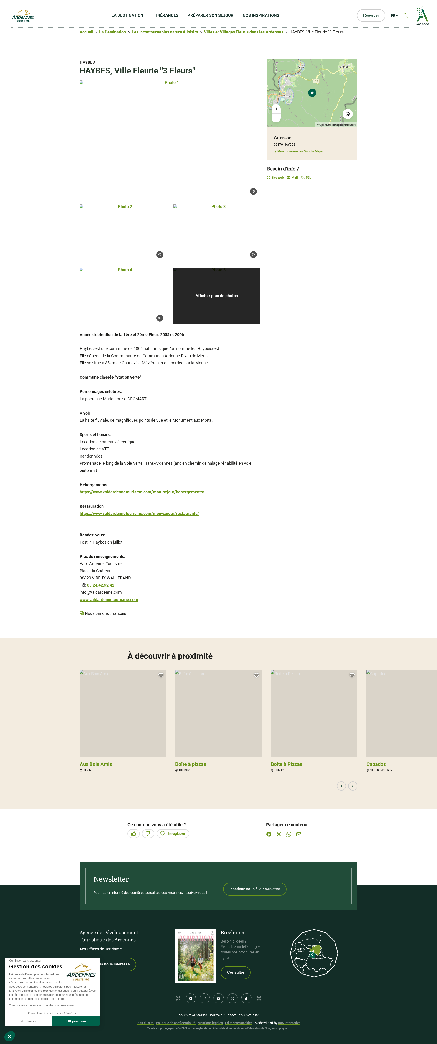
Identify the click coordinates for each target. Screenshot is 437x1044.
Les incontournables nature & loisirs (165, 32)
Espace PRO (249, 1014)
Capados (376, 764)
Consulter (235, 972)
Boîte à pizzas (190, 764)
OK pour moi (76, 1021)
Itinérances (165, 15)
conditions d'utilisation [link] (247, 1028)
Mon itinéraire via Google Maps (300, 151)
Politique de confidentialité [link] (176, 1023)
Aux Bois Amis (96, 764)
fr (393, 15)
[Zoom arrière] (276, 117)
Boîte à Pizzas (286, 764)
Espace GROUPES (192, 1014)
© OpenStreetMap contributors (336, 125)
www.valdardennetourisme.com (109, 599)
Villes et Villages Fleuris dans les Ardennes (243, 32)
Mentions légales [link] (210, 1023)
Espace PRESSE (223, 1014)
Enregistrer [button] (176, 833)
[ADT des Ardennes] (22, 15)
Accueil (86, 32)
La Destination (127, 15)
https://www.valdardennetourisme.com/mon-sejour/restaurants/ (139, 513)
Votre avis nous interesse (108, 964)
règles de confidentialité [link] (210, 1028)
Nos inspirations (261, 15)
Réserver (371, 15)
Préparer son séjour (211, 15)
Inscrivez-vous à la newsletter (254, 889)
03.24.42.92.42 (100, 585)
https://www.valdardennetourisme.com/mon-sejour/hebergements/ (142, 491)
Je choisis (28, 1021)
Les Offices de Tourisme (101, 949)
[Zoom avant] (276, 108)
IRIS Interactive (289, 1023)
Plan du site (145, 1023)
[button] (9, 1036)
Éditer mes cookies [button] (238, 1023)
